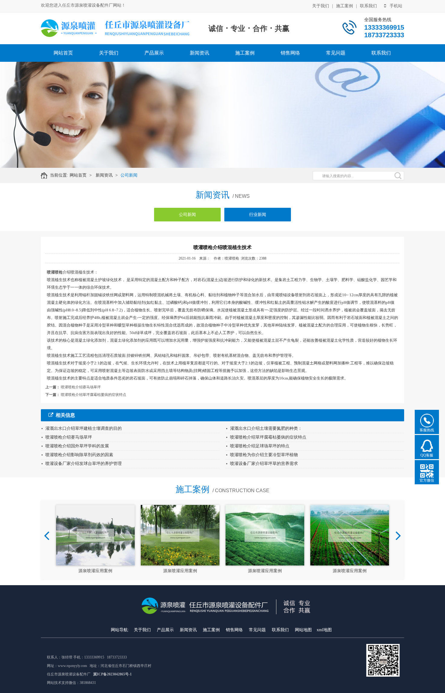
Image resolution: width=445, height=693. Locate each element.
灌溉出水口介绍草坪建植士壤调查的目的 (83, 428)
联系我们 (368, 6)
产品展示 (154, 52)
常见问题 (335, 52)
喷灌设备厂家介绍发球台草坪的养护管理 (83, 463)
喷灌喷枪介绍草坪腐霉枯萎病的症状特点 (93, 395)
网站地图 (303, 630)
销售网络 (290, 52)
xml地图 (324, 630)
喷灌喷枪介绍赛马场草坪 (81, 387)
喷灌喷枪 (55, 272)
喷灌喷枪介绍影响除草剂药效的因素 (79, 455)
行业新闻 (257, 214)
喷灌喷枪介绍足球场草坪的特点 (259, 446)
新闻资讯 (199, 52)
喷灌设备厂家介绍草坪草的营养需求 (264, 463)
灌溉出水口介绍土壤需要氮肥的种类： (266, 428)
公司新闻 (128, 175)
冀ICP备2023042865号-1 (112, 674)
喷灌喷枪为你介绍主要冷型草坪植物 (264, 455)
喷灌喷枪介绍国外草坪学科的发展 (77, 446)
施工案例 (344, 6)
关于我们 (320, 6)
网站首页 (63, 52)
